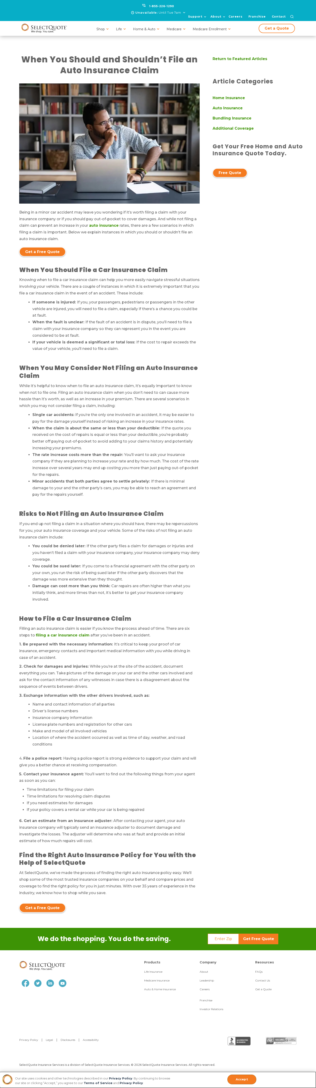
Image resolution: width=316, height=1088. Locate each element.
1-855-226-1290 (161, 6)
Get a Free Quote (42, 252)
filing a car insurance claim (63, 635)
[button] (158, 12)
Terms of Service (98, 1083)
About (216, 16)
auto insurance (104, 225)
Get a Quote (277, 28)
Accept (242, 1079)
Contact (279, 16)
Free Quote (230, 173)
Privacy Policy (120, 1078)
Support (195, 16)
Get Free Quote (258, 939)
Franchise (257, 16)
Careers (235, 16)
